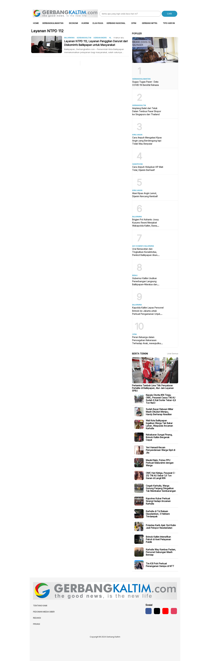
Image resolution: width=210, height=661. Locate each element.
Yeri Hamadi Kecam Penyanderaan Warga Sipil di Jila (160, 450)
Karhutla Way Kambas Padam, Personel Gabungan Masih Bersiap (161, 552)
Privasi (36, 624)
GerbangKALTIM (84, 38)
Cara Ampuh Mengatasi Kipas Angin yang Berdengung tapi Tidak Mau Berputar (147, 140)
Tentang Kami (40, 605)
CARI (169, 14)
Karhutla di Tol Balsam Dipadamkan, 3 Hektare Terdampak (158, 514)
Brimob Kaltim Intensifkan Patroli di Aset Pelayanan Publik (158, 539)
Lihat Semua (172, 353)
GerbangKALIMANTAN (52, 23)
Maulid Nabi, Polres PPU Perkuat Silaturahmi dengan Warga (160, 462)
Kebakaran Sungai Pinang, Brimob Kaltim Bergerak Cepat (159, 437)
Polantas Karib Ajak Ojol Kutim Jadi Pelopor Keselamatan (161, 526)
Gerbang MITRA (149, 23)
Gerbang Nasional (116, 23)
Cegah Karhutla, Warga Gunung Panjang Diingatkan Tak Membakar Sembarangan (161, 488)
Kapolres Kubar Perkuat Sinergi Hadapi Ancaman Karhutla (158, 501)
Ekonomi (73, 23)
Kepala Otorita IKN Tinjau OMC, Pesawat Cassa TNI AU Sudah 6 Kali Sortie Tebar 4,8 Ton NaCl (161, 399)
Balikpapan (69, 38)
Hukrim (85, 23)
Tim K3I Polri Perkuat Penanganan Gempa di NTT (160, 564)
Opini (133, 23)
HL (110, 38)
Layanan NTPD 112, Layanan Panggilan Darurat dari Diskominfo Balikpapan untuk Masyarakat (96, 43)
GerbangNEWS (100, 38)
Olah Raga (97, 23)
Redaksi (37, 618)
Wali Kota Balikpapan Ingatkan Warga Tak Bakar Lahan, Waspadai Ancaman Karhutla (159, 424)
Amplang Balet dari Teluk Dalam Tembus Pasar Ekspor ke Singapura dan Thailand (146, 111)
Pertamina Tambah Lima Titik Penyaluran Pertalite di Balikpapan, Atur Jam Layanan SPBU (153, 388)
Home (36, 23)
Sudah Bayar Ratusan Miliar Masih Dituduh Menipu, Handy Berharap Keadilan (159, 411)
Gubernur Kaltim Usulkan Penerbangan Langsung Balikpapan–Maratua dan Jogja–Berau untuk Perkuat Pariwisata (146, 284)
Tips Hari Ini (169, 23)
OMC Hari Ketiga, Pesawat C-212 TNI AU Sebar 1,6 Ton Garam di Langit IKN (160, 475)
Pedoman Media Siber (44, 612)
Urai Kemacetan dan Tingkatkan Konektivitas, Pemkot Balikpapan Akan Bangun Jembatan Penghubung (144, 255)
